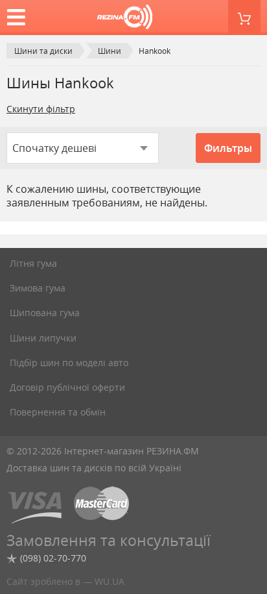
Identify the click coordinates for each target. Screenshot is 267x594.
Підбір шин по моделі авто (69, 362)
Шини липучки (43, 338)
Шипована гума (45, 312)
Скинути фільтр (40, 109)
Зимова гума (37, 288)
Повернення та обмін (58, 412)
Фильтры (228, 148)
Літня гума (33, 263)
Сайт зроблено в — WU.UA (65, 581)
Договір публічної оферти (67, 387)
